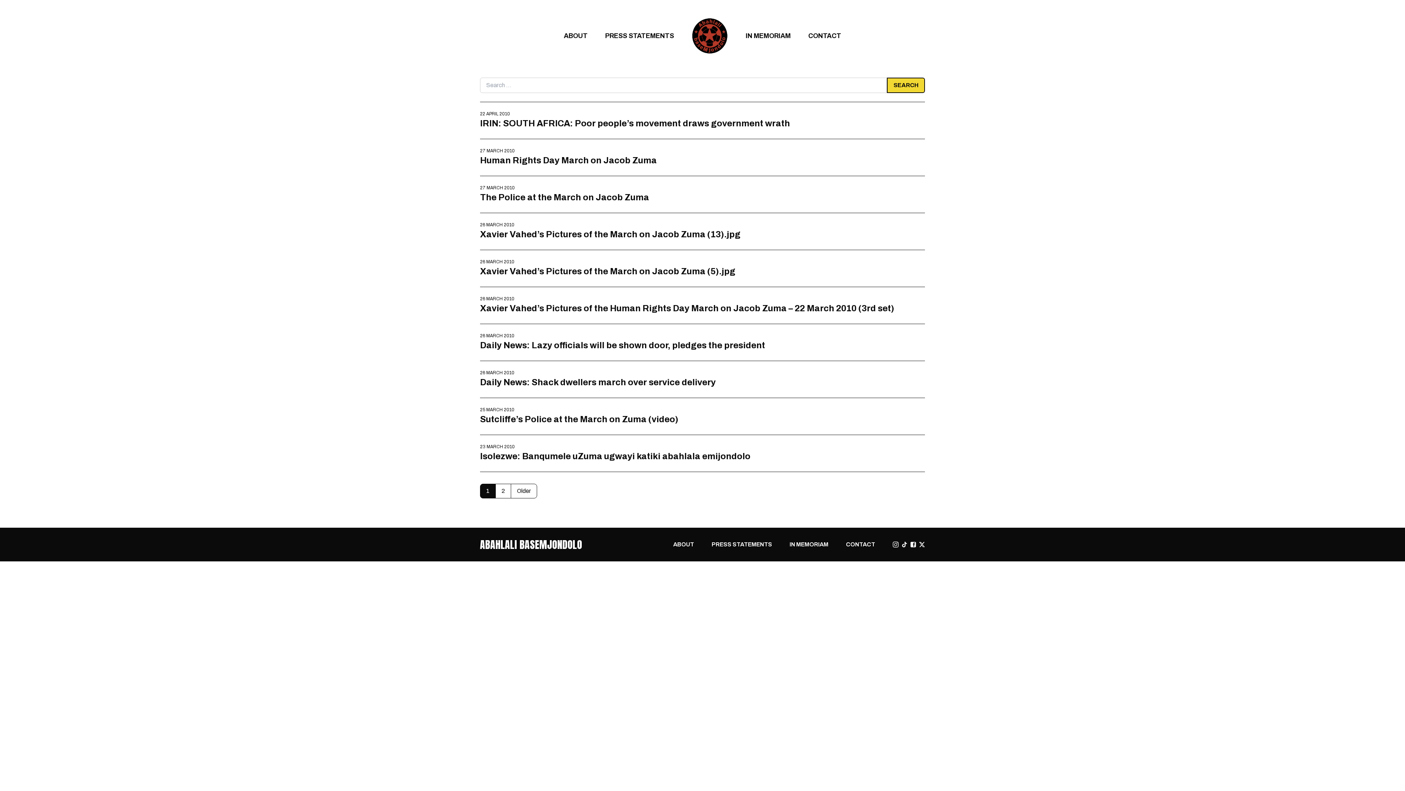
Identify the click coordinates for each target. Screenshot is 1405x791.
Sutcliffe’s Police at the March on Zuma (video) (579, 419)
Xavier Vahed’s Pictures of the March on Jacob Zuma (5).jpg (607, 271)
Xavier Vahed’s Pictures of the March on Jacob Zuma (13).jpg (610, 234)
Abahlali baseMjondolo (531, 544)
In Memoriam (768, 36)
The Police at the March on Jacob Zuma (564, 197)
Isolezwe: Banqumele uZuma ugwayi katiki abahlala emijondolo (615, 456)
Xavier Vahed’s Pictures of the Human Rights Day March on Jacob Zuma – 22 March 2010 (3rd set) (687, 308)
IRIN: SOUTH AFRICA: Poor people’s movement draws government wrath (635, 123)
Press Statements (639, 36)
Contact (824, 36)
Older (524, 490)
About (576, 36)
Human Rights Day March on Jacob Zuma (568, 160)
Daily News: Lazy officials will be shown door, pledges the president (622, 345)
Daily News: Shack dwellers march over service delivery (598, 382)
